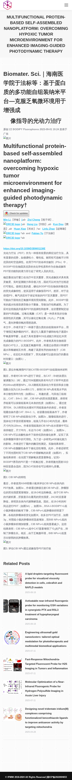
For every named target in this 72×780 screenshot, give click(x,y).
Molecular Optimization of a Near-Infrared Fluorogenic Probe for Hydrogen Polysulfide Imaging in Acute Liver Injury (44, 688)
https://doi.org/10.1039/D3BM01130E (24, 248)
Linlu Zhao (48, 228)
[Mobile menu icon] (66, 5)
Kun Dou (58, 224)
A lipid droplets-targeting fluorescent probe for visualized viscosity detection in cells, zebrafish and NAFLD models (46, 580)
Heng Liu (32, 224)
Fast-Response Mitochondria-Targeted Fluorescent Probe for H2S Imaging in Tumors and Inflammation (46, 664)
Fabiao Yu (37, 233)
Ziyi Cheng (33, 219)
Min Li (7, 219)
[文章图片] (12, 579)
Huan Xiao (20, 228)
